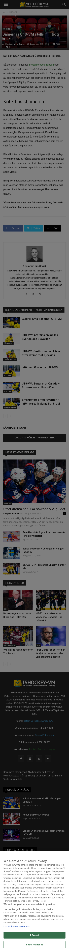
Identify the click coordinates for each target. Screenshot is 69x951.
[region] (34, 901)
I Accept (34, 935)
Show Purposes (34, 944)
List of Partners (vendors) (17, 926)
